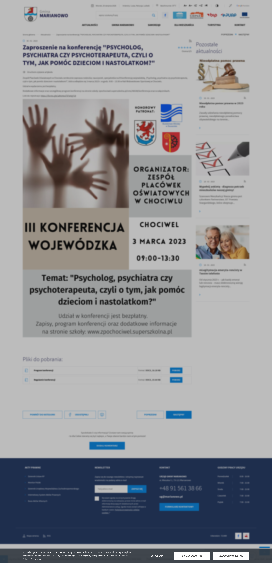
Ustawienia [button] (157, 555)
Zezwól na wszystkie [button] (231, 555)
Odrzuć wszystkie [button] (192, 555)
